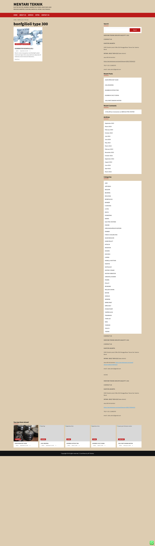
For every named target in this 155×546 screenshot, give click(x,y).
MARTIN (107, 263)
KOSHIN (107, 251)
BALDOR (107, 189)
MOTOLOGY (108, 267)
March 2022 (108, 171)
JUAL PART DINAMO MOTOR (113, 100)
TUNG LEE (108, 318)
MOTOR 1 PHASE (109, 270)
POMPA (107, 280)
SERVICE (30, 15)
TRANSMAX (108, 315)
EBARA (107, 218)
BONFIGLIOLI (18, 44)
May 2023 (108, 142)
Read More (17, 59)
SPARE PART (108, 302)
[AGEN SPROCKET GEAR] (26, 433)
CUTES (107, 209)
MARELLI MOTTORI (110, 260)
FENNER (107, 231)
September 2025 (109, 123)
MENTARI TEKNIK (28, 4)
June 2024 (108, 139)
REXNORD (108, 286)
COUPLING (108, 205)
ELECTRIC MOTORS (110, 221)
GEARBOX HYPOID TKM (112, 90)
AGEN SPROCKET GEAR (111, 80)
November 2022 (109, 152)
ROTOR (107, 292)
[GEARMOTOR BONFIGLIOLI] (28, 36)
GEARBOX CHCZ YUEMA (112, 95)
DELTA (107, 212)
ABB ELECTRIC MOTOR (127, 112)
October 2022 (109, 155)
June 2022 (108, 165)
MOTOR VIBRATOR (110, 273)
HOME (15, 15)
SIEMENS (107, 299)
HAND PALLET (109, 241)
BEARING (107, 192)
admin (17, 51)
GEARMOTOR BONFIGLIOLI (24, 48)
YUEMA (107, 331)
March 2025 (108, 126)
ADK (106, 183)
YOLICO (107, 328)
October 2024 (109, 133)
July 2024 (107, 136)
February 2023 (109, 149)
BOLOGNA (108, 196)
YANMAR (107, 325)
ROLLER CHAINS (109, 289)
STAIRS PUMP (109, 309)
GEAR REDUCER (26, 44)
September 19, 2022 (24, 51)
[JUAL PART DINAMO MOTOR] (129, 433)
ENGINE (107, 225)
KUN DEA (107, 254)
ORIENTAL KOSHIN (110, 276)
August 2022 (108, 162)
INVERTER (108, 247)
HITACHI (107, 244)
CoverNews (82, 453)
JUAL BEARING (109, 85)
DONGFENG (108, 215)
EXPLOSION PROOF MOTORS (113, 228)
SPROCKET (108, 305)
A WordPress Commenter (112, 112)
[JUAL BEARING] (51, 433)
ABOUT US (22, 15)
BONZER (107, 202)
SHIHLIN (107, 296)
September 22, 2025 (24, 445)
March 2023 (108, 146)
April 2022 (108, 168)
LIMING (107, 257)
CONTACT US (45, 15)
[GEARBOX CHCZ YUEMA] (103, 433)
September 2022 (109, 158)
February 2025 (109, 129)
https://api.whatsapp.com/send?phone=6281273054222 (119, 61)
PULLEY (107, 283)
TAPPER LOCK (109, 312)
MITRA (37, 15)
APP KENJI (108, 186)
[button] (141, 15)
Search (106, 24)
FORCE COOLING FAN (111, 234)
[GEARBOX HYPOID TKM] (77, 433)
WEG (106, 321)
